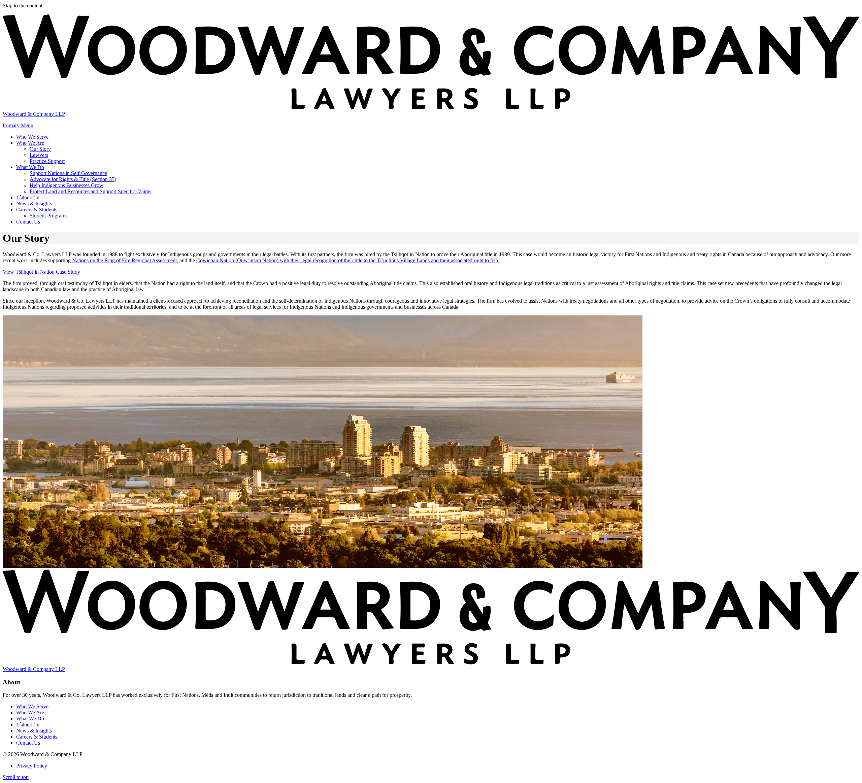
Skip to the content (22, 5)
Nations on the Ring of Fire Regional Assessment (124, 260)
